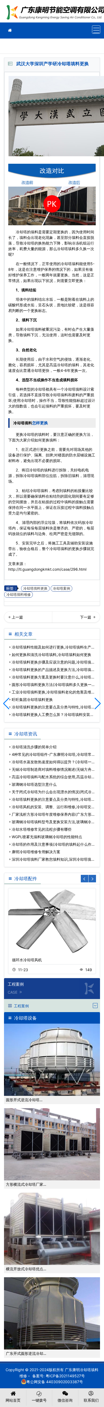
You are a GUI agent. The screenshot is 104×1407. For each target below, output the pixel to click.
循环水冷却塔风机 (27, 960)
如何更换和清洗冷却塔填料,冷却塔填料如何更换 (51, 654)
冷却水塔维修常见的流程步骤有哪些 (41, 829)
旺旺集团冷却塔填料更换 (77, 619)
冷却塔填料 (66, 248)
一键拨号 (39, 1400)
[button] (97, 704)
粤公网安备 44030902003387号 (54, 1381)
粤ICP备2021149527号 (65, 1376)
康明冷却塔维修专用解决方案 (36, 851)
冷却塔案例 (61, 588)
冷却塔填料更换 (35, 588)
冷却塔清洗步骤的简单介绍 (34, 747)
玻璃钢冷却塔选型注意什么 (34, 784)
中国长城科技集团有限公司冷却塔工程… (28, 619)
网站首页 (13, 1400)
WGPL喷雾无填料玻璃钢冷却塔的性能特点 (47, 836)
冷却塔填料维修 (18, 595)
